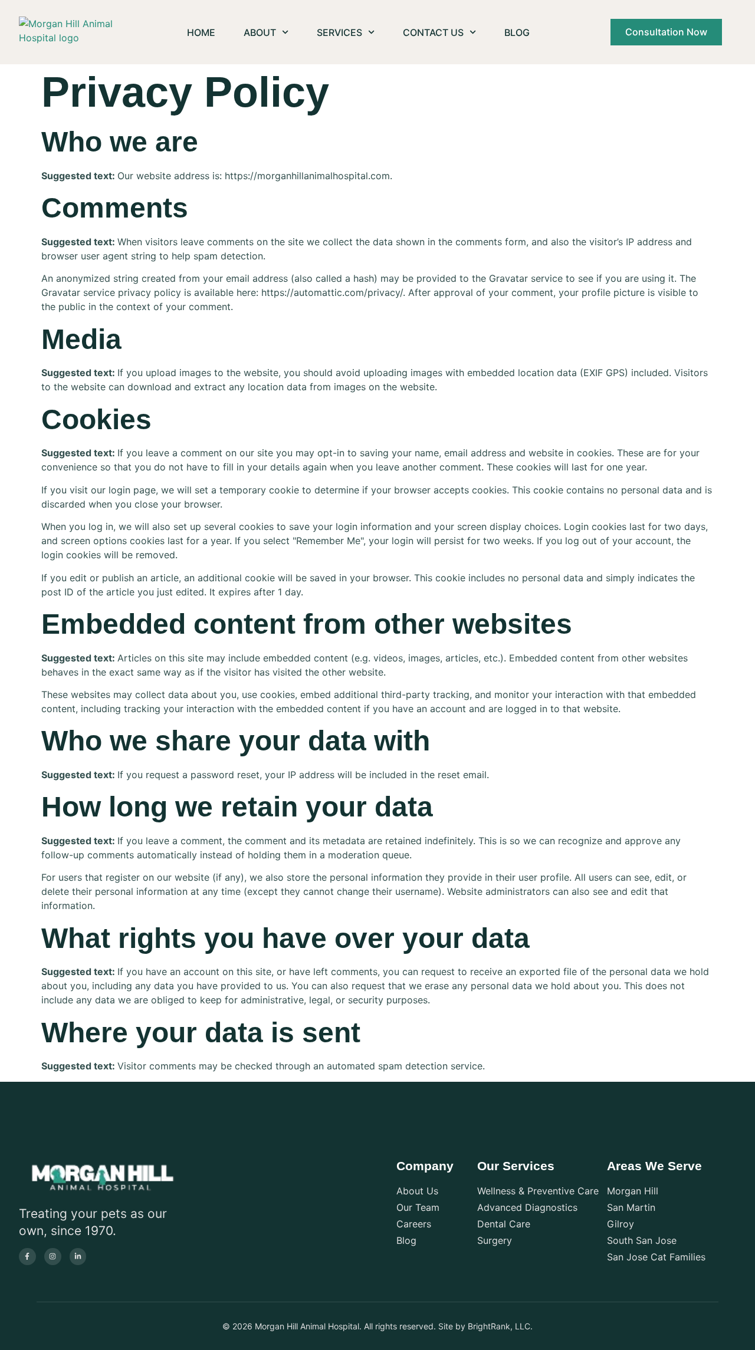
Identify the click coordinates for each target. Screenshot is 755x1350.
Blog (517, 32)
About (260, 32)
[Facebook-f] (27, 1256)
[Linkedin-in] (78, 1256)
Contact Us (433, 32)
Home (201, 32)
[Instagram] (52, 1256)
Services (339, 32)
